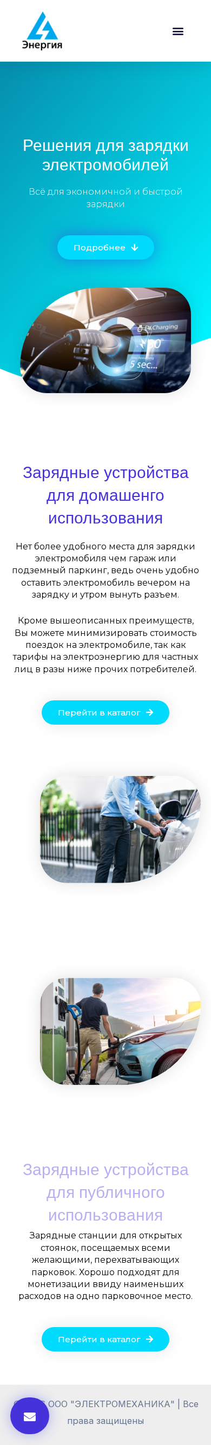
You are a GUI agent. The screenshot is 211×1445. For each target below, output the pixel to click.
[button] (178, 30)
